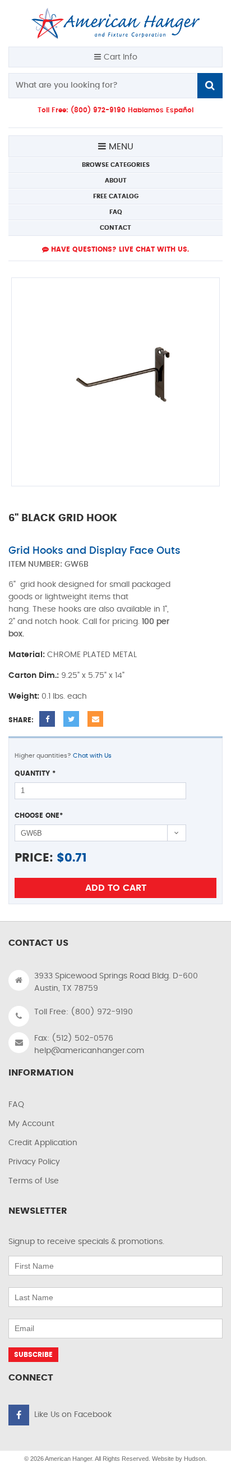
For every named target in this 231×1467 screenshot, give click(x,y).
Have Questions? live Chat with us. (119, 249)
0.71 (75, 858)
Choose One (39, 815)
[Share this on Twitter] (71, 719)
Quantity (35, 773)
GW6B (76, 564)
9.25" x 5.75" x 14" (92, 676)
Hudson (194, 1458)
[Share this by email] (95, 719)
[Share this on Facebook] (47, 719)
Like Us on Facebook (73, 1415)
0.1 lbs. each (64, 696)
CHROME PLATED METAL (92, 655)
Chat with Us (92, 756)
